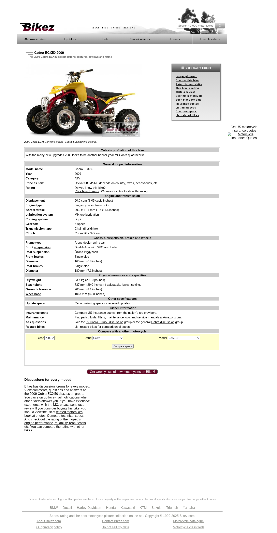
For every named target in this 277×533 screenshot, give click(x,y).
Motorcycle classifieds (188, 527)
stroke (40, 210)
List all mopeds (186, 107)
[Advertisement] (90, 11)
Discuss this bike (187, 80)
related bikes (88, 326)
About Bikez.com (49, 521)
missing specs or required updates (107, 303)
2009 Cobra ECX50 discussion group (56, 393)
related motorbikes (69, 412)
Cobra (39, 53)
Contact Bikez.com (115, 521)
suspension (42, 247)
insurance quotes (104, 312)
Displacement (35, 200)
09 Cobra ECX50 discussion (104, 322)
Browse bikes (36, 39)
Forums (175, 39)
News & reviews (140, 39)
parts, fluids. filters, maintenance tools (106, 317)
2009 (60, 53)
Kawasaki (128, 507)
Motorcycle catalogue (188, 521)
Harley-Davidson (89, 507)
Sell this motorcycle (189, 95)
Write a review (185, 92)
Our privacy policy (49, 527)
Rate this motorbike (189, 84)
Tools (104, 39)
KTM (143, 507)
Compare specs (186, 111)
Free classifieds (210, 39)
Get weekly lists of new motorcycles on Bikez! (122, 371)
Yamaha (189, 507)
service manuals (148, 317)
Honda (111, 507)
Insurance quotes (187, 103)
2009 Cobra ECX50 (198, 68)
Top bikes (69, 39)
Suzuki (156, 507)
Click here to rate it (87, 191)
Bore (29, 210)
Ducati (67, 507)
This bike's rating (187, 88)
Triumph (172, 507)
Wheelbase (33, 294)
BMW (54, 507)
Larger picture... (186, 76)
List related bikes (187, 115)
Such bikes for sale (189, 99)
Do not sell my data (115, 527)
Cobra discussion (162, 322)
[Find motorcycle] (220, 25)
